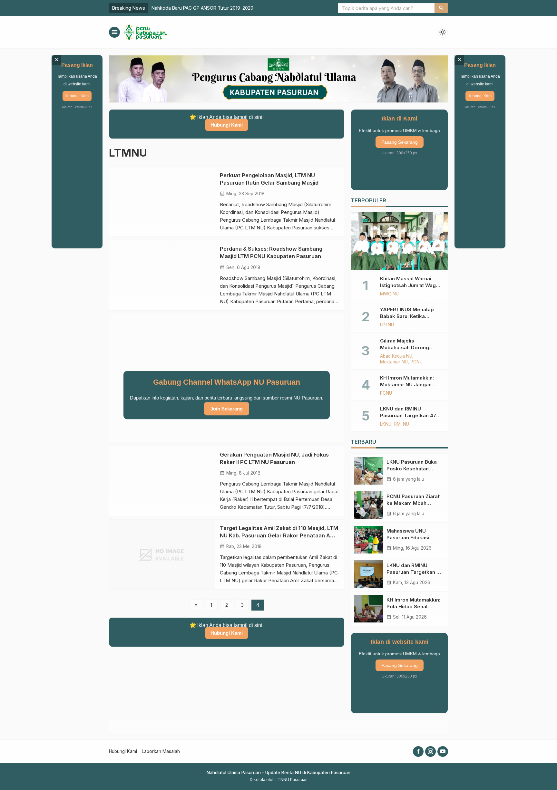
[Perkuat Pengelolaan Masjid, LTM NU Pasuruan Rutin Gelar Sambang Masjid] (162, 201)
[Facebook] (418, 751)
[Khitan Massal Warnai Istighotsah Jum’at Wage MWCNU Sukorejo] (399, 241)
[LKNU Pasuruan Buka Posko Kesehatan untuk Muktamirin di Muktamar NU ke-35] (368, 471)
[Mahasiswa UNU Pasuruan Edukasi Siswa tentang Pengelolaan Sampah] (368, 540)
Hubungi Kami (226, 125)
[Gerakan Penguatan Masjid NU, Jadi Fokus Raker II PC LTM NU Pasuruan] (162, 480)
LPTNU (387, 325)
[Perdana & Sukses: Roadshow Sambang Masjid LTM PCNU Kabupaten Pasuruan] (162, 275)
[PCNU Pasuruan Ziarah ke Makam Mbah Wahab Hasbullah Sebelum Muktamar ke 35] (368, 505)
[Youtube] (442, 751)
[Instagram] (430, 751)
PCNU (417, 362)
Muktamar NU (394, 362)
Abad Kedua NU (396, 356)
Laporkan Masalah (161, 751)
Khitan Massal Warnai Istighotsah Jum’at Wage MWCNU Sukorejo (409, 285)
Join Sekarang (226, 408)
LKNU (385, 424)
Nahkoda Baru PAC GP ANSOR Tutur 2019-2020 (202, 8)
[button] (441, 8)
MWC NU (389, 294)
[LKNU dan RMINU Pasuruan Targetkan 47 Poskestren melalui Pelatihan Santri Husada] (368, 574)
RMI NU (401, 424)
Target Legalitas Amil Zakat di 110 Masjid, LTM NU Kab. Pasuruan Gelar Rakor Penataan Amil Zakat (279, 535)
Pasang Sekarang (399, 142)
